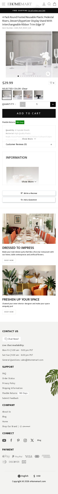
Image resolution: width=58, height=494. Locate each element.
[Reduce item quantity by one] (23, 104)
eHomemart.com (38, 481)
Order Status (8, 378)
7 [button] (31, 76)
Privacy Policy (8, 383)
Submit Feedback (10, 398)
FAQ (4, 373)
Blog (4, 416)
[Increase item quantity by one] (53, 104)
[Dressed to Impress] (29, 229)
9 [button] (36, 76)
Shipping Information (12, 388)
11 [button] (40, 76)
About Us (6, 412)
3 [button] (23, 76)
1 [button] (18, 76)
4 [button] (25, 76)
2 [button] (20, 76)
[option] (29, 10)
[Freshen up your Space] (29, 280)
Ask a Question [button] (30, 199)
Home (5, 421)
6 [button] (29, 76)
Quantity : (9, 104)
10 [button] (38, 76)
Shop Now (9, 260)
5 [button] (27, 76)
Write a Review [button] (30, 193)
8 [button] (33, 76)
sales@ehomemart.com (32, 360)
